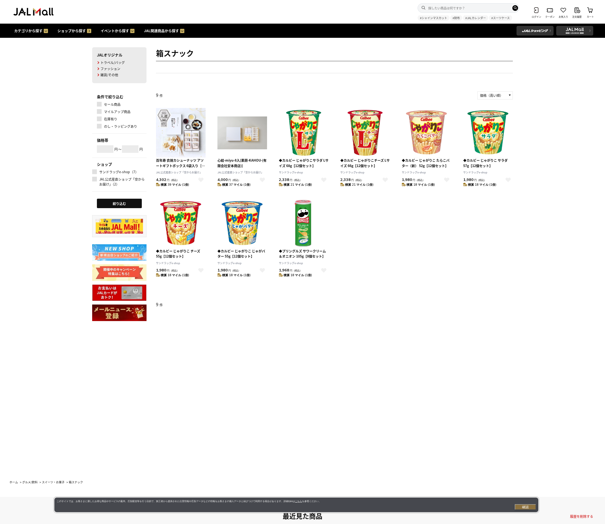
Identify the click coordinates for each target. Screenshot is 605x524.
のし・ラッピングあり (120, 126)
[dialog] (296, 505)
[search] (515, 8)
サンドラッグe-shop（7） (118, 171)
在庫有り (110, 118)
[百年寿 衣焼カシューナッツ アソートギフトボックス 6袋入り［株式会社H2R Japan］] (181, 133)
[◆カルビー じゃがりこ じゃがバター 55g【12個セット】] (242, 223)
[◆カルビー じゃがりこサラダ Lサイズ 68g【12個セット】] (303, 133)
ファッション (110, 68)
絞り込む (119, 203)
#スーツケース (500, 18)
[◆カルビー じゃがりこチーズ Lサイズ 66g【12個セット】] (365, 133)
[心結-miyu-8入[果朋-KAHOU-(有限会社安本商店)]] (242, 133)
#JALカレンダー (475, 18)
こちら (298, 501)
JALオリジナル (109, 55)
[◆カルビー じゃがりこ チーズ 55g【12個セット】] (181, 223)
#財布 (456, 18)
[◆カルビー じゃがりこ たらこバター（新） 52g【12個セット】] (426, 133)
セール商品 (112, 104)
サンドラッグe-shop (291, 172)
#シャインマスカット (433, 18)
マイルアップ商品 (117, 111)
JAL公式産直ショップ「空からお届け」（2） (122, 181)
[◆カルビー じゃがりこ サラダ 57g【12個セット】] (488, 133)
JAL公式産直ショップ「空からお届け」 (179, 172)
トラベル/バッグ (112, 62)
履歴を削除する (581, 516)
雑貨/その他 (109, 74)
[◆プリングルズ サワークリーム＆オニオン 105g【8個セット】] (303, 223)
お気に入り (201, 180)
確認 (525, 507)
